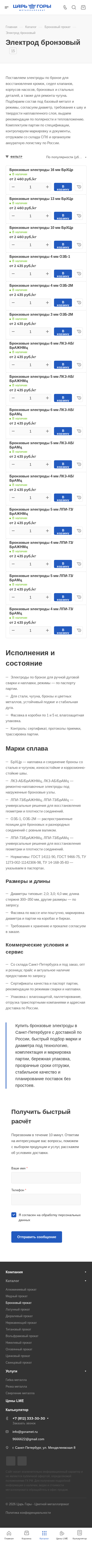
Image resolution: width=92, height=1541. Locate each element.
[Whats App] (22, 1461)
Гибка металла (16, 1380)
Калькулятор (17, 1410)
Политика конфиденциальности (28, 1512)
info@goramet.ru (25, 1432)
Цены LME (15, 1401)
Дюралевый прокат (19, 1316)
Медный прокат (17, 1296)
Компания (14, 1272)
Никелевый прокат (19, 1342)
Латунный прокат (18, 1309)
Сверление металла (20, 1393)
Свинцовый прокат (19, 1362)
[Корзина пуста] (83, 7)
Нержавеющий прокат (21, 1322)
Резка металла (16, 1386)
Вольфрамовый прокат (22, 1336)
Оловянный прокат (19, 1349)
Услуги (11, 1371)
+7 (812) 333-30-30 (29, 1418)
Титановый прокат (18, 1329)
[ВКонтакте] (10, 1461)
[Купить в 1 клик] (79, 187)
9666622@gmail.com (28, 1439)
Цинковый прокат (18, 1356)
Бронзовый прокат (19, 1303)
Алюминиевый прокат (21, 1289)
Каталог (12, 1281)
